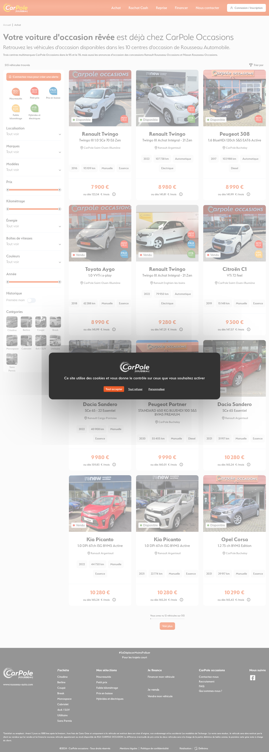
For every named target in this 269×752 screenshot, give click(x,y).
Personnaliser (156, 389)
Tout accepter (114, 389)
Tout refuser (135, 389)
